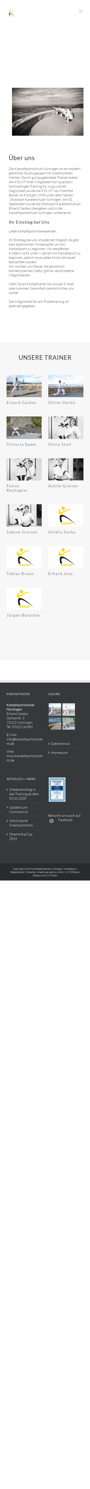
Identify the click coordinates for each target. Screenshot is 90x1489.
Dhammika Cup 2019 (21, 836)
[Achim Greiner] (65, 469)
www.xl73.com (49, 875)
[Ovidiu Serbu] (65, 515)
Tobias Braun (20, 573)
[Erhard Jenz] (65, 557)
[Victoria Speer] (24, 428)
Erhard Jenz (60, 573)
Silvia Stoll (60, 444)
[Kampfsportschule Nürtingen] (54, 709)
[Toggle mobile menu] (81, 11)
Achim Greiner (63, 485)
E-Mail (69, 284)
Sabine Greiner (22, 532)
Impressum (59, 752)
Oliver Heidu (61, 402)
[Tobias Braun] (24, 557)
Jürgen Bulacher (24, 615)
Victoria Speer (22, 444)
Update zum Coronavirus (18, 809)
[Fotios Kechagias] (24, 469)
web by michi (56, 872)
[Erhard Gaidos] (24, 386)
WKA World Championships (21, 822)
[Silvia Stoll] (65, 428)
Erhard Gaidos (21, 402)
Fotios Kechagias (17, 488)
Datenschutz (60, 743)
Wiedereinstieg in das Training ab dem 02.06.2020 (24, 793)
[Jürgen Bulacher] (24, 599)
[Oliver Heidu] (65, 386)
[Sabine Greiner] (24, 515)
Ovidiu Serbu (62, 532)
